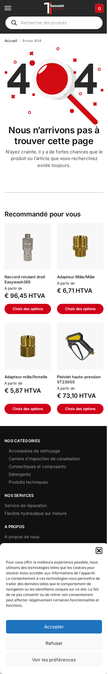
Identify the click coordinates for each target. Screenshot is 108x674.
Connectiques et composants (37, 466)
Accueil (10, 40)
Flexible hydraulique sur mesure (35, 513)
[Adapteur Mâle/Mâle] (80, 246)
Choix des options (28, 309)
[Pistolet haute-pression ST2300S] (80, 346)
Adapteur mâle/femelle (25, 376)
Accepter (54, 627)
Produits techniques (28, 482)
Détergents (20, 474)
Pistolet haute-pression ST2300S (79, 379)
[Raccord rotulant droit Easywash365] (27, 246)
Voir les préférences (54, 660)
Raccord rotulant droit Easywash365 (24, 279)
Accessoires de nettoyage (34, 450)
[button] (99, 551)
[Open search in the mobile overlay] (54, 23)
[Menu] (13, 8)
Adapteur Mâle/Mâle (76, 276)
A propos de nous (21, 536)
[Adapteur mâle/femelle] (27, 346)
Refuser (54, 643)
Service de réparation (25, 505)
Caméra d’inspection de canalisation (44, 458)
